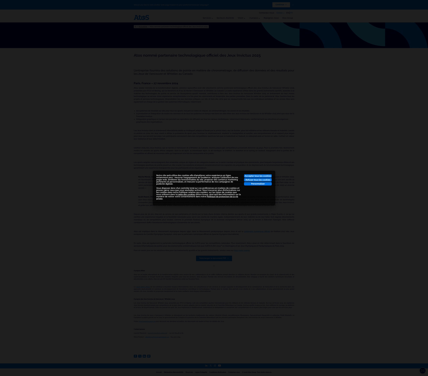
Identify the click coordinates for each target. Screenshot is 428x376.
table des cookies (186, 194)
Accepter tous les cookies (258, 176)
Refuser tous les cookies (258, 180)
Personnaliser (258, 183)
